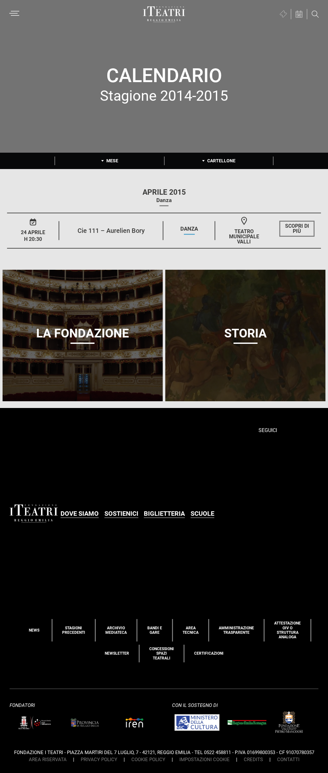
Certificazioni (209, 653)
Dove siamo (80, 513)
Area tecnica (191, 630)
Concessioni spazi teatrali (161, 653)
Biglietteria (164, 513)
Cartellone (221, 160)
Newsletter (117, 653)
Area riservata (48, 759)
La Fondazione (82, 333)
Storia (245, 333)
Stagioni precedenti (73, 630)
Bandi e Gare (154, 630)
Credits (253, 759)
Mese (112, 160)
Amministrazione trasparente (236, 630)
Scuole (202, 513)
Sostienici (121, 513)
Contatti (288, 759)
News (34, 630)
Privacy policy (99, 759)
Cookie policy (148, 759)
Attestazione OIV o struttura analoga (287, 630)
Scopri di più (297, 228)
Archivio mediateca (116, 630)
